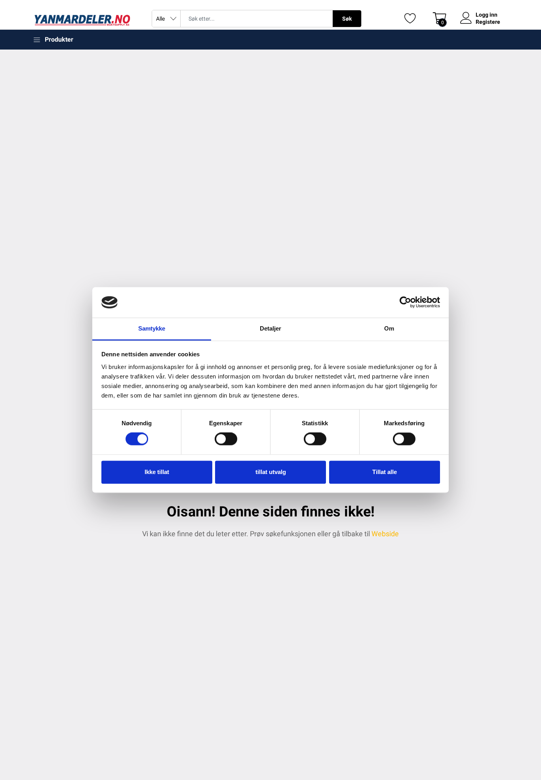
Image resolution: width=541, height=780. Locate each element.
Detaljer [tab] (271, 328)
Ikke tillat (157, 471)
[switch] (226, 439)
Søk (347, 18)
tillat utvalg (270, 471)
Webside (385, 534)
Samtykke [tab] (152, 328)
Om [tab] (389, 328)
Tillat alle (384, 471)
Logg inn (486, 14)
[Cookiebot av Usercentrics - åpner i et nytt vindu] (405, 302)
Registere (488, 22)
